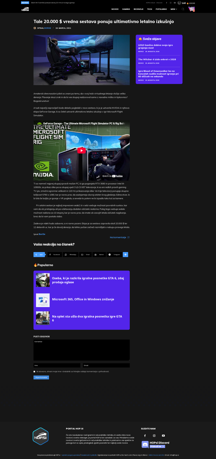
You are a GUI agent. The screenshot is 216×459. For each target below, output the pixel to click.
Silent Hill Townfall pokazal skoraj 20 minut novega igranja (53, 3)
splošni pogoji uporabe (71, 455)
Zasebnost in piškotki (89, 455)
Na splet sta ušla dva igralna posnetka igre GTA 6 (87, 318)
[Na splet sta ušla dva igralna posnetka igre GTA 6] (43, 318)
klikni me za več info (156, 455)
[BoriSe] (35, 28)
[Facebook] (166, 3)
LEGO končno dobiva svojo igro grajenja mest (155, 46)
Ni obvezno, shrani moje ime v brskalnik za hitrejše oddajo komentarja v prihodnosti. (73, 371)
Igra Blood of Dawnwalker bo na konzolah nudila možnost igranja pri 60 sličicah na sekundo (158, 74)
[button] (183, 9)
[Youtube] (174, 3)
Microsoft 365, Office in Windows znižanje (83, 299)
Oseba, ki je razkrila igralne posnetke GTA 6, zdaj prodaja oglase (88, 280)
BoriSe (47, 28)
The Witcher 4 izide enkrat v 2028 (157, 59)
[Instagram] (170, 3)
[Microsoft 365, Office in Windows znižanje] (43, 300)
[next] (103, 2)
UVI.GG (192, 3)
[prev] (99, 2)
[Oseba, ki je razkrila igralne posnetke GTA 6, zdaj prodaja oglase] (43, 280)
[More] (125, 254)
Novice (141, 51)
